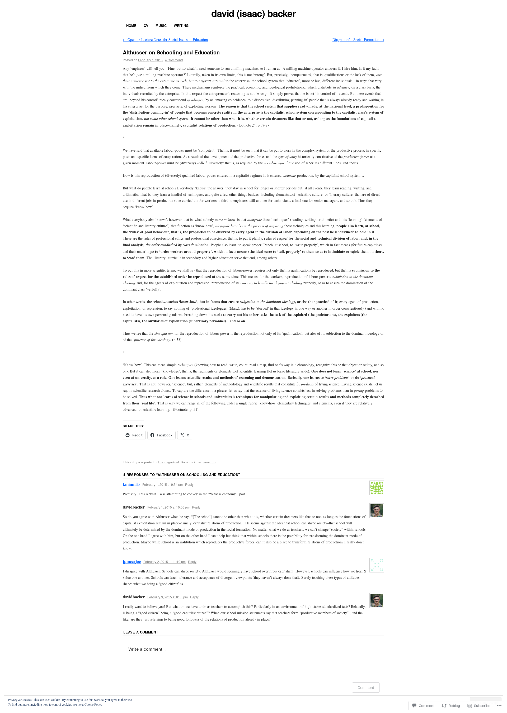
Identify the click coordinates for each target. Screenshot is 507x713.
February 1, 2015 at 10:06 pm (168, 507)
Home (131, 25)
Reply (189, 484)
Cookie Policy (93, 704)
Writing (181, 25)
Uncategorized (168, 462)
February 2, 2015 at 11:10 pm (164, 561)
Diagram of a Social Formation (358, 39)
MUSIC (161, 25)
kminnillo (131, 484)
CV (146, 25)
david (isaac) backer (253, 13)
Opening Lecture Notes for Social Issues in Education (165, 39)
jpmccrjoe (132, 561)
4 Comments (174, 60)
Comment (366, 687)
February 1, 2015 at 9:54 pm (162, 484)
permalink (209, 462)
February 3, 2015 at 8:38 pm (167, 597)
